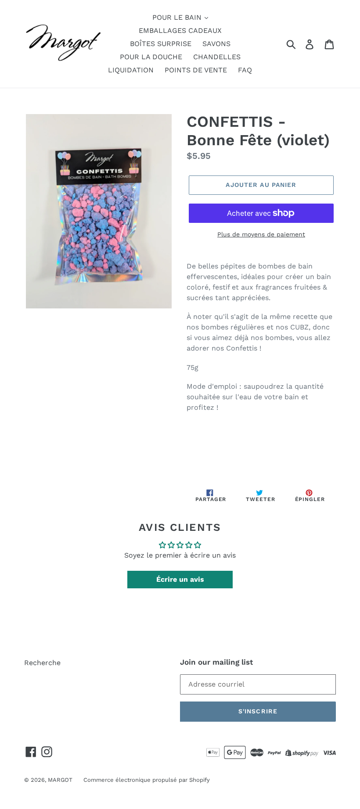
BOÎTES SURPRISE (160, 43)
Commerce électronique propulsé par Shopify (146, 780)
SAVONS (216, 43)
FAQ (245, 70)
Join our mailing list (216, 662)
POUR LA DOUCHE (151, 57)
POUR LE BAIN (178, 17)
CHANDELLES (217, 57)
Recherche (42, 663)
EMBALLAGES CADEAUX (180, 30)
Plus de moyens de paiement (261, 234)
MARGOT (60, 780)
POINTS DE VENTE (196, 70)
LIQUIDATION (131, 70)
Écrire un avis (180, 579)
